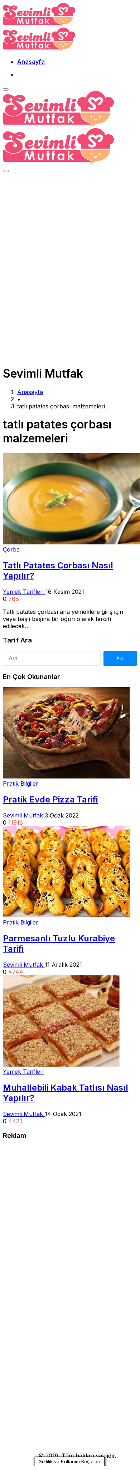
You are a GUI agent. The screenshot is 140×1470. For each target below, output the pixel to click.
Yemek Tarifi (20, 1455)
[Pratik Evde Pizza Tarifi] (66, 776)
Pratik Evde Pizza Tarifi (50, 799)
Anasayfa (31, 61)
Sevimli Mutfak (24, 815)
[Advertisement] (70, 249)
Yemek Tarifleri (24, 591)
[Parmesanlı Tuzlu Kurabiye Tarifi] (66, 915)
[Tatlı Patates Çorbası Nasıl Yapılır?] (71, 542)
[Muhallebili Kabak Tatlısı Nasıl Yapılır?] (61, 1064)
